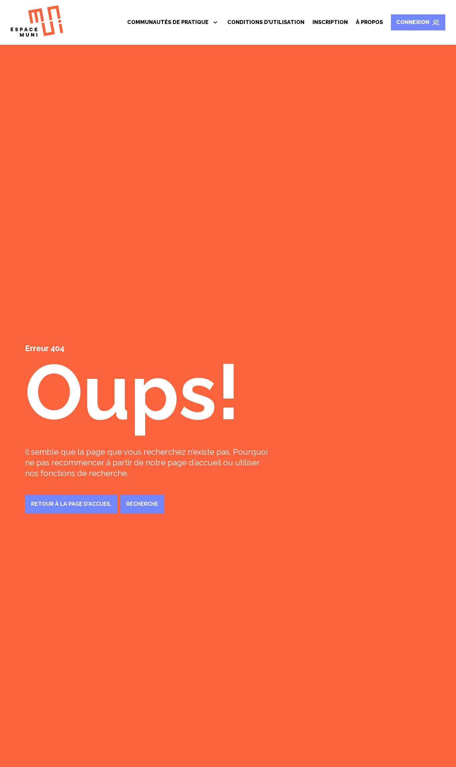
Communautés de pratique (168, 23)
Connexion (412, 22)
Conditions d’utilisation (265, 22)
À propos (369, 22)
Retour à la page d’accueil (71, 504)
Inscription (330, 22)
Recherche (142, 504)
